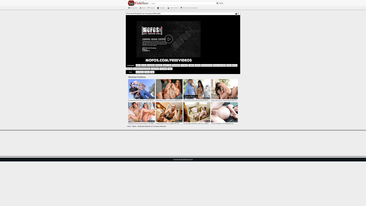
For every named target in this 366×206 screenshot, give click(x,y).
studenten (154, 69)
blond (144, 65)
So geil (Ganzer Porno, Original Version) (167, 123)
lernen (197, 65)
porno (229, 65)
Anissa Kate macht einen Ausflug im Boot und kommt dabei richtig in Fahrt (205, 100)
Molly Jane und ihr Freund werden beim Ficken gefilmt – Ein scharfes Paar (233, 100)
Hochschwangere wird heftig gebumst (222, 123)
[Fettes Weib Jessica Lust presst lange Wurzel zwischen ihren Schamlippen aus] (169, 89)
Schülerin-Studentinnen (142, 69)
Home (129, 126)
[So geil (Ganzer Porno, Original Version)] (169, 112)
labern (191, 65)
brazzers (159, 65)
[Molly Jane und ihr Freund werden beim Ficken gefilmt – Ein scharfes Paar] (224, 89)
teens (170, 69)
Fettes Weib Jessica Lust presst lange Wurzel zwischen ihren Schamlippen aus (178, 100)
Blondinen (150, 65)
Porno (147, 72)
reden (235, 65)
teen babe (163, 69)
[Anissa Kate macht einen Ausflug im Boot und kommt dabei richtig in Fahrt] (196, 89)
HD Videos (184, 65)
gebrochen (167, 65)
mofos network (207, 65)
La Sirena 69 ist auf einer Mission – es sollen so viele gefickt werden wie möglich (151, 123)
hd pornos (139, 72)
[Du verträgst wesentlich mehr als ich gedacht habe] (196, 112)
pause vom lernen (219, 65)
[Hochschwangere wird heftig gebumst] (224, 112)
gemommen (176, 65)
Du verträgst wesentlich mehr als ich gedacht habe (198, 123)
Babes (138, 65)
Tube (152, 72)
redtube (129, 69)
